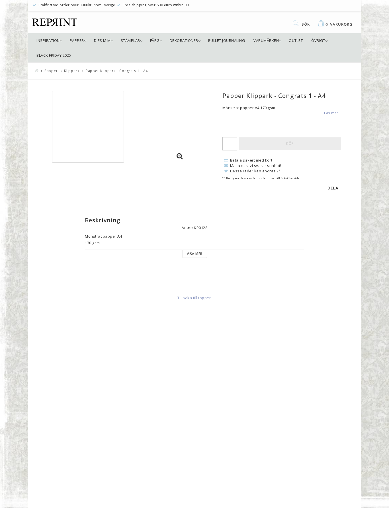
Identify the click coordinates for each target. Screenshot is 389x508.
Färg (155, 40)
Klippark (71, 70)
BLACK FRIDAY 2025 (53, 55)
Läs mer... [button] (332, 113)
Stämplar (130, 40)
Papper (77, 40)
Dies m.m (102, 40)
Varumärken (266, 40)
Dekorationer (184, 40)
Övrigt (318, 40)
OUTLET (296, 40)
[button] (180, 156)
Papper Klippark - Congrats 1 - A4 (117, 70)
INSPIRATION (48, 40)
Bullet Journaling (226, 40)
